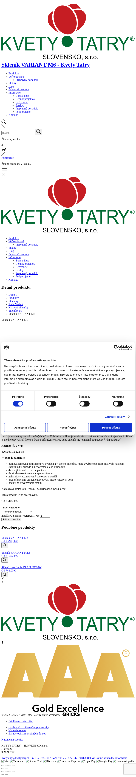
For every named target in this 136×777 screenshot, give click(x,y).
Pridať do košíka (11, 519)
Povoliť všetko (111, 427)
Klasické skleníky (18, 307)
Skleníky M (15, 310)
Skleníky (13, 301)
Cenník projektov (25, 98)
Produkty (13, 73)
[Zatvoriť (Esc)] (13, 771)
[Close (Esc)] (2, 765)
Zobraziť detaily (115, 416)
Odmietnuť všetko (25, 427)
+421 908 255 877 (62, 757)
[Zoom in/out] (13, 765)
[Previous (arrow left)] (2, 768)
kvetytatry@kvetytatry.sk (15, 757)
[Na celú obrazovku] (6, 771)
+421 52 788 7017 (40, 757)
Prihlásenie (7, 157)
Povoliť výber (68, 427)
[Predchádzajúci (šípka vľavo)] (2, 774)
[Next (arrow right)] (6, 768)
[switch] (51, 404)
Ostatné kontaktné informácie (110, 757)
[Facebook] (2, 642)
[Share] (6, 765)
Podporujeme (23, 111)
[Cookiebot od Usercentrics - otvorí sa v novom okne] (116, 347)
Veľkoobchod (16, 76)
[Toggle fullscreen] (9, 765)
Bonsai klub (22, 95)
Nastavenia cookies (12, 739)
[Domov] (68, 639)
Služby (12, 83)
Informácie (14, 92)
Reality (20, 105)
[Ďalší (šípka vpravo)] (6, 774)
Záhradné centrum (18, 89)
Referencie (22, 102)
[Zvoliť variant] (4, 545)
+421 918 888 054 (83, 757)
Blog (11, 86)
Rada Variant (15, 304)
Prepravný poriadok (27, 79)
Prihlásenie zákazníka (20, 721)
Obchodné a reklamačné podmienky (28, 727)
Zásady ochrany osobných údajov (27, 733)
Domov (12, 294)
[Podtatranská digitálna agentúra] (71, 715)
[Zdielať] (9, 771)
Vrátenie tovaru (17, 730)
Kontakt (13, 114)
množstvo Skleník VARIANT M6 (20, 515)
